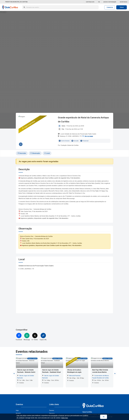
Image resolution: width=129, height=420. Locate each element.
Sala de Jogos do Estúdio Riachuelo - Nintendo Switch (26, 371)
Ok (103, 417)
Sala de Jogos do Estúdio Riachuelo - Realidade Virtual (51, 371)
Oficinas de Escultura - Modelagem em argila (74, 371)
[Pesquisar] (24, 7)
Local (48, 153)
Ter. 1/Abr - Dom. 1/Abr (26, 380)
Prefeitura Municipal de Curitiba (16, 2)
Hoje (17, 410)
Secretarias (123, 2)
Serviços (52, 413)
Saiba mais (64, 418)
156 (99, 2)
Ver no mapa (88, 136)
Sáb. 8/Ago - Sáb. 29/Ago (76, 378)
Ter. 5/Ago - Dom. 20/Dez (51, 380)
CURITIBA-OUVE (90, 2)
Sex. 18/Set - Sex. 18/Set (101, 380)
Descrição (22, 153)
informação (109, 2)
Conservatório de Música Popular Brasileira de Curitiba (100, 377)
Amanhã (18, 413)
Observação (36, 153)
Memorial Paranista (74, 375)
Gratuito (21, 383)
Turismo (51, 410)
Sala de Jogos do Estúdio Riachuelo (25, 377)
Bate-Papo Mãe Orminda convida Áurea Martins (100, 371)
